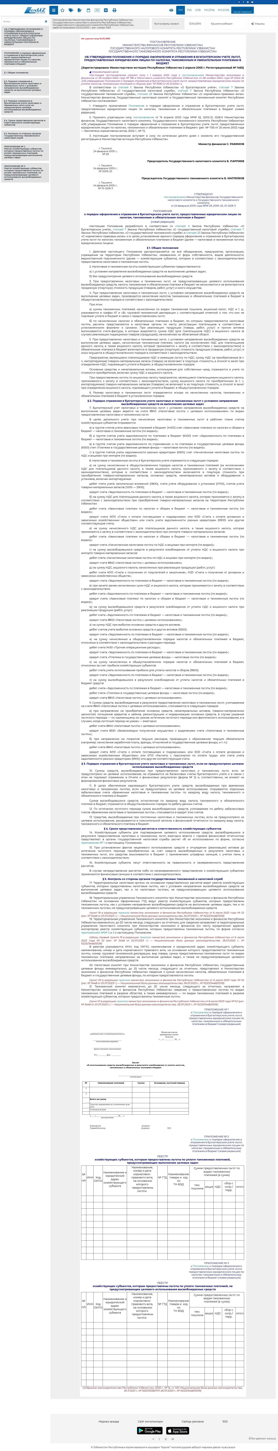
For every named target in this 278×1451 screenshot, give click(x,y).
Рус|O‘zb (223, 10)
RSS (225, 1421)
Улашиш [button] (260, 23)
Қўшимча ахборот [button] (222, 23)
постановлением (194, 75)
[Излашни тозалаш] (46, 21)
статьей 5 (125, 87)
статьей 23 (145, 94)
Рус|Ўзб (209, 10)
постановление (143, 117)
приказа (124, 912)
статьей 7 (226, 87)
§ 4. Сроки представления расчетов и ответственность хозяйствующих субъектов (24, 122)
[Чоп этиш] (114, 10)
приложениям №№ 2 (95, 932)
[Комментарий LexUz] (79, 10)
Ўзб (189, 10)
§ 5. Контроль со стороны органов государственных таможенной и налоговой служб (22, 135)
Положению (201, 1012)
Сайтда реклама (193, 1421)
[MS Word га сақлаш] (105, 10)
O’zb (198, 10)
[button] (25, 37)
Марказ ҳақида (109, 1421)
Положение (136, 105)
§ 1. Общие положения (16, 72)
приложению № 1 (93, 842)
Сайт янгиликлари (150, 1421)
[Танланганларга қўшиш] (62, 10)
